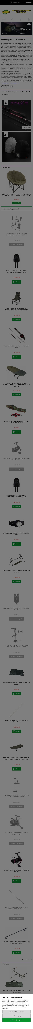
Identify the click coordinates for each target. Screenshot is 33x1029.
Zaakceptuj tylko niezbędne (16, 1012)
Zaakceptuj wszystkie (16, 1020)
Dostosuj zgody (16, 1016)
